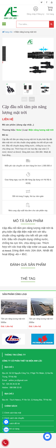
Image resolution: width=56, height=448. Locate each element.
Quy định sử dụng (11, 429)
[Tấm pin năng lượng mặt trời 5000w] (14, 307)
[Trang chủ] (11, 13)
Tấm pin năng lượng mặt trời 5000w (13, 320)
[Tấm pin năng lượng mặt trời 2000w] (42, 307)
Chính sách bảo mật (12, 413)
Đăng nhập (31, 14)
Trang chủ (8, 32)
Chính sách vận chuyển (14, 418)
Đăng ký (40, 14)
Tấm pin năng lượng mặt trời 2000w (41, 320)
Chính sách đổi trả (12, 423)
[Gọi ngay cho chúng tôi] (5, 443)
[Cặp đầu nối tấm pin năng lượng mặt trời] (28, 59)
